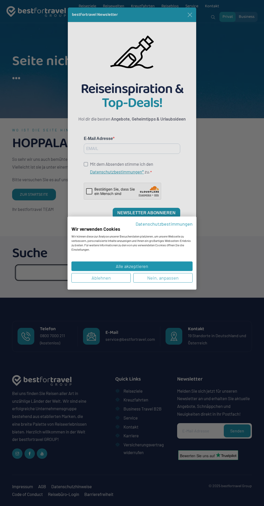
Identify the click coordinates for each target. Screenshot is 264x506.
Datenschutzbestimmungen (164, 224)
